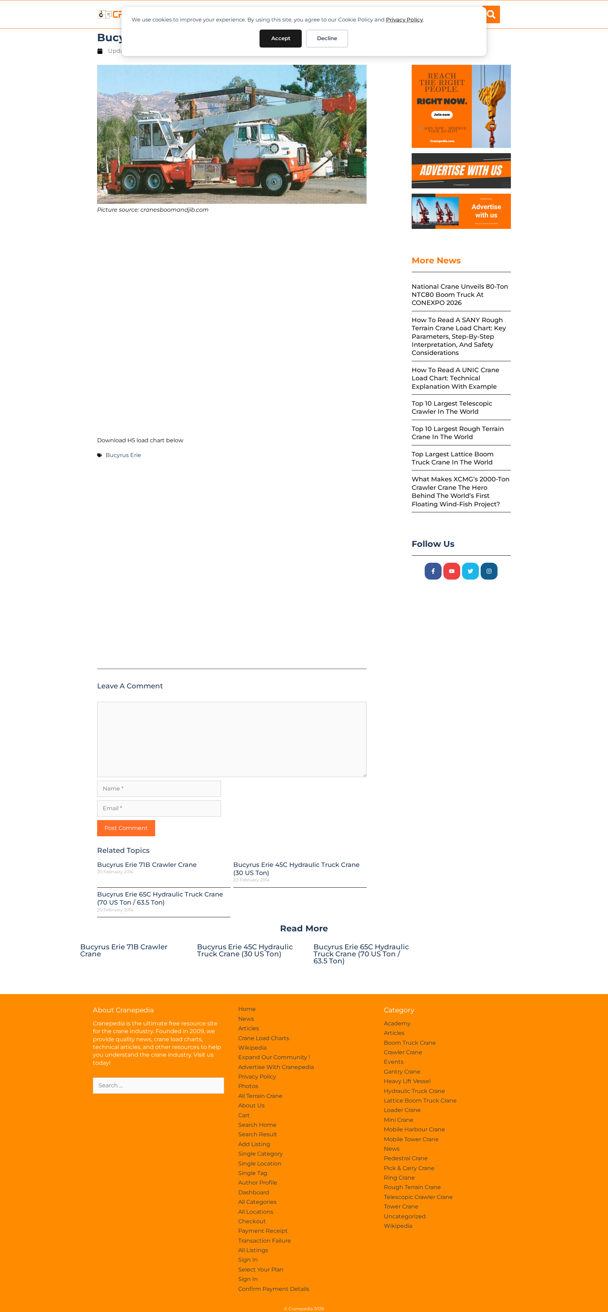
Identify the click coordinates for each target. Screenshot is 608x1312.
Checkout (252, 1221)
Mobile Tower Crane (411, 1139)
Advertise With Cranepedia (276, 1067)
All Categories (257, 1202)
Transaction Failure (264, 1240)
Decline (327, 38)
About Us (251, 1105)
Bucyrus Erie (123, 455)
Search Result (257, 1134)
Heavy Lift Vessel (407, 1081)
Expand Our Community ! (274, 1057)
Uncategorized (405, 1216)
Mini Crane (398, 1120)
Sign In (248, 1259)
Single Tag (252, 1173)
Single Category (260, 1153)
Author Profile (257, 1182)
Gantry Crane (402, 1071)
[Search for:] (158, 1085)
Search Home (257, 1125)
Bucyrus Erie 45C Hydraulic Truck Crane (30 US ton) (245, 950)
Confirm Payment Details (273, 1289)
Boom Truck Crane (410, 1042)
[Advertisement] (232, 274)
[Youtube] (451, 571)
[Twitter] (470, 571)
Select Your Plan (261, 1269)
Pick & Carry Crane (409, 1168)
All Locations (255, 1211)
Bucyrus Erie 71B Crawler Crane (147, 865)
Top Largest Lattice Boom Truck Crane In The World (453, 458)
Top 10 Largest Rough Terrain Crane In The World (458, 433)
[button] (491, 14)
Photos (248, 1086)
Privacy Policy (404, 19)
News (246, 1019)
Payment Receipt (263, 1230)
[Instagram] (489, 571)
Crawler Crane (403, 1052)
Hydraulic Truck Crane (414, 1091)
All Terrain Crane (260, 1096)
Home (247, 1009)
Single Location (259, 1163)
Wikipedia (252, 1047)
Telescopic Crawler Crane (418, 1197)
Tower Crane (401, 1206)
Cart (244, 1115)
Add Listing (254, 1144)
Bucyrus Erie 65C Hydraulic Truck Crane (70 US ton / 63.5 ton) (160, 898)
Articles (248, 1028)
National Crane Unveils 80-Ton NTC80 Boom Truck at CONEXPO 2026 (460, 295)
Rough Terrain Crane (412, 1187)
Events (394, 1061)
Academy (397, 1023)
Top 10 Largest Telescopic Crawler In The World (452, 408)
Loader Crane (402, 1110)
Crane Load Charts (263, 1038)
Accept (280, 38)
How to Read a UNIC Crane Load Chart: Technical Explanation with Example (455, 378)
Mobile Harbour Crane (414, 1129)
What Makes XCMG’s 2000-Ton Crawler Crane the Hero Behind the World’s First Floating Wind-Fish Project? (460, 491)
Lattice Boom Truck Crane (420, 1100)
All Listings (253, 1250)
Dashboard (253, 1192)
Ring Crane (399, 1177)
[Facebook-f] (433, 571)
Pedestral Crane (406, 1158)
